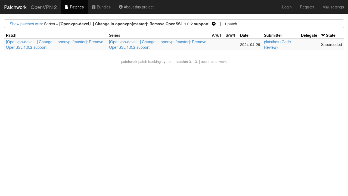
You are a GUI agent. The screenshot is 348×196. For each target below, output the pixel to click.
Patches (76, 7)
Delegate (309, 35)
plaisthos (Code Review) (277, 44)
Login (287, 7)
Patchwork (15, 6)
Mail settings (333, 7)
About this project (138, 7)
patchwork (129, 61)
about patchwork (214, 61)
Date (244, 35)
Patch (11, 35)
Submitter (273, 35)
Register (307, 7)
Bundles (103, 7)
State (330, 35)
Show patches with (26, 23)
